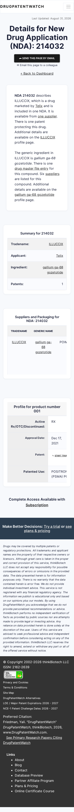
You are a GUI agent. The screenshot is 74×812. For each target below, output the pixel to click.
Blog (18, 765)
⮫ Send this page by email (37, 58)
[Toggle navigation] (68, 6)
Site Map (8, 692)
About (19, 760)
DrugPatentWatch (22, 6)
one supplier (47, 116)
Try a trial (52, 526)
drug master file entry (31, 168)
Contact (21, 770)
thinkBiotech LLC (56, 662)
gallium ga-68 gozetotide (34, 194)
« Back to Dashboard (37, 73)
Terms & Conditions (15, 687)
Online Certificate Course (34, 791)
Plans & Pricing (26, 786)
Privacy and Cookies (15, 682)
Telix (39, 106)
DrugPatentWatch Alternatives (21, 698)
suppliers (52, 174)
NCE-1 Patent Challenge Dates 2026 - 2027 (30, 708)
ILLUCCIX (47, 137)
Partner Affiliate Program (34, 781)
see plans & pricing (48, 528)
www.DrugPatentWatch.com (25, 732)
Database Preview (29, 775)
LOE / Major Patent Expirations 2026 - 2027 (30, 703)
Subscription (37, 505)
